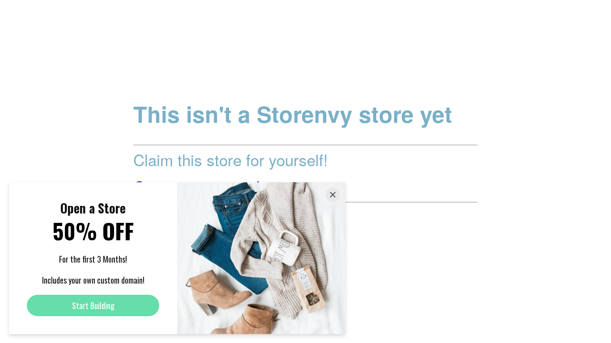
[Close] (333, 195)
